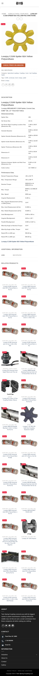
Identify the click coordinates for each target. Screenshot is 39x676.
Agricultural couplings (18, 14)
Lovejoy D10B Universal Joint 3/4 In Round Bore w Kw (29, 344)
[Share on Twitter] (6, 84)
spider (24, 78)
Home (4, 14)
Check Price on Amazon (13, 65)
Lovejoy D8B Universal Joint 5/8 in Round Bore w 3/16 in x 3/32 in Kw (29, 316)
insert (16, 78)
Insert (26, 73)
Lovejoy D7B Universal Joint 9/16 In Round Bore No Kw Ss (29, 400)
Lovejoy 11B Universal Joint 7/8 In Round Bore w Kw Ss (10, 316)
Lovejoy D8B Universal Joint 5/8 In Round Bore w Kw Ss (29, 288)
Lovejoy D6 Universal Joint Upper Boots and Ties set (10, 371)
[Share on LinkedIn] (12, 84)
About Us (4, 658)
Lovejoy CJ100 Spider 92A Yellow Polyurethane (17, 241)
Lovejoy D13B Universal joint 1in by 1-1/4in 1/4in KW (10, 344)
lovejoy (20, 78)
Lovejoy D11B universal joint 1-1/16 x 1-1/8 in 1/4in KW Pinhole (10, 599)
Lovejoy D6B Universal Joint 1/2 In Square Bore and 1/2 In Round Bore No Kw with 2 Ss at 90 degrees (10, 541)
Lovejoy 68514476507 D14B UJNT (29, 511)
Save (4, 24)
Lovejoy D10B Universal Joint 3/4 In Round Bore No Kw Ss (10, 484)
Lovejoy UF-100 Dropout (29, 538)
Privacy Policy (12, 670)
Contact (3, 661)
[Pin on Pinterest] (9, 84)
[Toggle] (36, 654)
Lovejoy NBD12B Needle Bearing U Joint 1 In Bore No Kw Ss (10, 428)
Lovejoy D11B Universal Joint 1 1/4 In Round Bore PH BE (10, 456)
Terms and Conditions (25, 670)
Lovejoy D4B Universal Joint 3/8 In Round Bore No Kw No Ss (10, 571)
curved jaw (11, 78)
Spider (3, 75)
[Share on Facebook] (3, 84)
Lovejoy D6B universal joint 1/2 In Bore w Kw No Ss (29, 456)
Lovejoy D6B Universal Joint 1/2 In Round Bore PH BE (29, 571)
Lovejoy (7, 80)
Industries (4, 654)
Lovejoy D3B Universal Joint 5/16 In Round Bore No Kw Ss (29, 599)
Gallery (3, 665)
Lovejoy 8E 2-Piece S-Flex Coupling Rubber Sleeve (10, 399)
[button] (2, 3)
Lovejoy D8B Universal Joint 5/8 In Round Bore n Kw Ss (10, 512)
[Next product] (17, 18)
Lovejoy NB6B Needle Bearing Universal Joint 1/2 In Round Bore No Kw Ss (29, 372)
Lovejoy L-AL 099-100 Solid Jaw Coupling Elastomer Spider (29, 428)
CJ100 (6, 78)
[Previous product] (21, 18)
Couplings (22, 73)
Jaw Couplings (33, 73)
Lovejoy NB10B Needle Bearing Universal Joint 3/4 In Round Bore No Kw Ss (29, 484)
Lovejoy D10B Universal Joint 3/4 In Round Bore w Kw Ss (10, 288)
